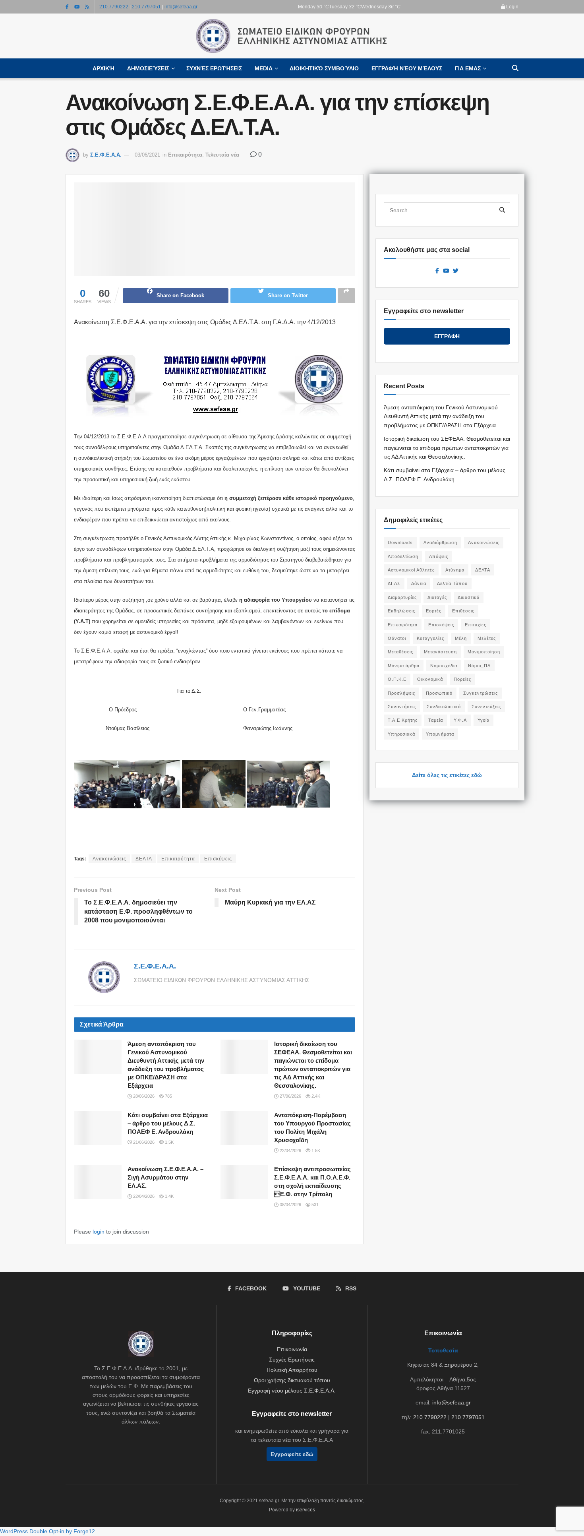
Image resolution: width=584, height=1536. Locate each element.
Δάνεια (418, 583)
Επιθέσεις (463, 610)
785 (168, 1096)
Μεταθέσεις (400, 651)
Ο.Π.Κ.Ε (397, 679)
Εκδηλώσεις (401, 610)
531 (314, 1204)
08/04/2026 (289, 1204)
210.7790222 (113, 7)
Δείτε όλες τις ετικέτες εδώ (447, 775)
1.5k (169, 1142)
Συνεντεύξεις (486, 706)
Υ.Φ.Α (460, 720)
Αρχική (103, 68)
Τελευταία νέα (222, 155)
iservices (305, 1510)
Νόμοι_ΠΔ (479, 665)
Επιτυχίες (475, 624)
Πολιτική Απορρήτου (292, 1370)
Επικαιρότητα (185, 155)
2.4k (315, 1096)
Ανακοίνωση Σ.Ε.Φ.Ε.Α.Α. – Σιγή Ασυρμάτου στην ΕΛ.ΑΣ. (165, 1177)
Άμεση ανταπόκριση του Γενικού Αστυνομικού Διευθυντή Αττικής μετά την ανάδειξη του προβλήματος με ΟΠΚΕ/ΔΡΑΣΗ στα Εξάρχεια (441, 416)
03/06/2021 (147, 155)
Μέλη (461, 638)
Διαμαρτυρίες (402, 597)
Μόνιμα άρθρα (404, 665)
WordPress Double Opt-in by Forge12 (47, 1531)
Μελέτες (487, 638)
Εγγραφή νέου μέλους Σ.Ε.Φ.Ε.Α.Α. (292, 1390)
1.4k (169, 1196)
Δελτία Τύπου (452, 583)
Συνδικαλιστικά (444, 706)
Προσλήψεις (401, 693)
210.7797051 (146, 7)
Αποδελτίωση (403, 556)
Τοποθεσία (443, 1350)
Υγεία (483, 720)
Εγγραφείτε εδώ (292, 1454)
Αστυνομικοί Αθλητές (411, 570)
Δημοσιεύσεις (148, 68)
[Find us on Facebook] (67, 7)
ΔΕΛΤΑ (143, 859)
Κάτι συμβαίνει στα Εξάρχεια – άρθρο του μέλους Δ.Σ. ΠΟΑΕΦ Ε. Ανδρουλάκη (168, 1123)
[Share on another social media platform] (346, 295)
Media (264, 68)
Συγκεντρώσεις (480, 693)
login (98, 1231)
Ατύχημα (454, 570)
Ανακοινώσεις (109, 859)
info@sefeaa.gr (180, 7)
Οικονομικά (430, 679)
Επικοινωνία (292, 1349)
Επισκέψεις (218, 859)
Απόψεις (438, 556)
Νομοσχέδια (443, 665)
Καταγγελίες (430, 638)
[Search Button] (515, 68)
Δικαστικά (469, 597)
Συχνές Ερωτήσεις (214, 68)
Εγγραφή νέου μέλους (406, 68)
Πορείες (462, 679)
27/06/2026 (289, 1096)
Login (511, 7)
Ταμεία (435, 720)
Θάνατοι (397, 638)
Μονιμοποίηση (484, 651)
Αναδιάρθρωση (440, 542)
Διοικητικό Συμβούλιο (324, 68)
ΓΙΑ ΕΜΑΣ (468, 68)
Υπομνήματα (440, 734)
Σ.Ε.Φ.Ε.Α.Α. (106, 155)
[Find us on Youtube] (77, 7)
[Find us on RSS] (87, 7)
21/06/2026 (143, 1142)
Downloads (400, 542)
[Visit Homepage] (292, 36)
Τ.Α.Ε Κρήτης (403, 720)
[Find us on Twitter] (455, 271)
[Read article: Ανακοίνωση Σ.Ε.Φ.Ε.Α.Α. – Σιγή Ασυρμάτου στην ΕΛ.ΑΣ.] (98, 1182)
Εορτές (433, 610)
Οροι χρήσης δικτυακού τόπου (292, 1380)
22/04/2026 (289, 1150)
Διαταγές (437, 597)
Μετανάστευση (440, 651)
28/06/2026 (143, 1096)
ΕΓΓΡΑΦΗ (447, 336)
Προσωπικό (439, 693)
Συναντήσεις (402, 706)
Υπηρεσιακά (401, 734)
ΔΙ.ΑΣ (394, 583)
